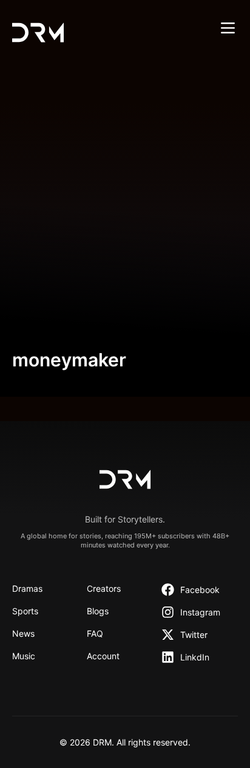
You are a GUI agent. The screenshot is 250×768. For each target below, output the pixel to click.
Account (103, 656)
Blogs (98, 611)
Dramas (27, 588)
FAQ (95, 633)
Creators (104, 588)
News (23, 633)
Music (23, 656)
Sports (25, 611)
